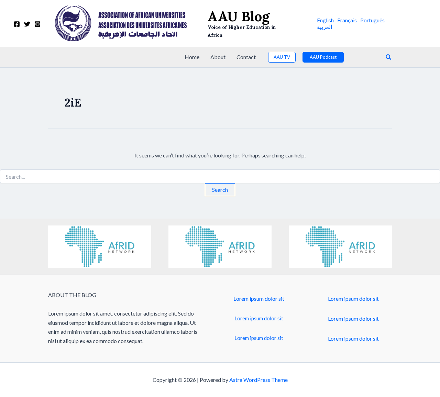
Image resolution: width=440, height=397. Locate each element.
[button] (325, 20)
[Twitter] (27, 24)
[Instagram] (37, 24)
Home (192, 57)
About (218, 57)
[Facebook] (17, 24)
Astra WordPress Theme (258, 379)
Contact (246, 57)
